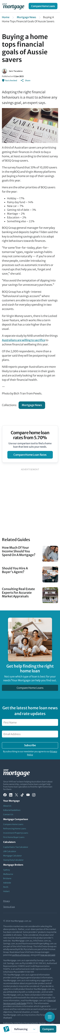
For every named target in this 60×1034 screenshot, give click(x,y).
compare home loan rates (30, 455)
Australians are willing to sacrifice (23, 340)
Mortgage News (26, 17)
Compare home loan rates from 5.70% (30, 435)
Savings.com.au (46, 1023)
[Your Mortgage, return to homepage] (14, 6)
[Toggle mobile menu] (50, 1017)
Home (5, 17)
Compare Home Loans (43, 6)
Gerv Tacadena (16, 71)
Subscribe (30, 745)
